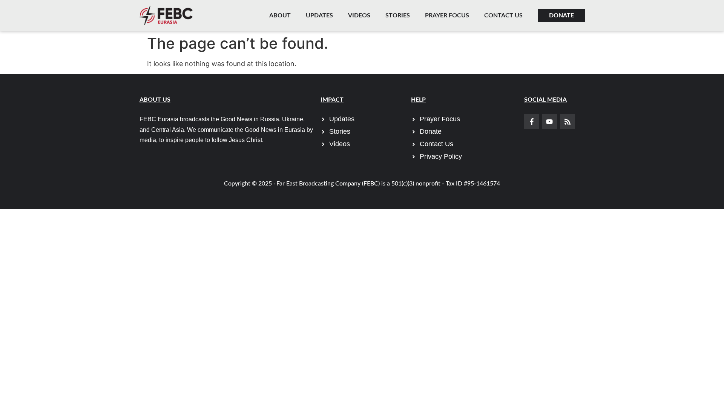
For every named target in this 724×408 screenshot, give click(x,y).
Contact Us (503, 15)
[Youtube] (549, 121)
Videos (359, 15)
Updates (319, 15)
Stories (397, 15)
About (280, 15)
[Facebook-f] (531, 121)
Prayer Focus (447, 15)
